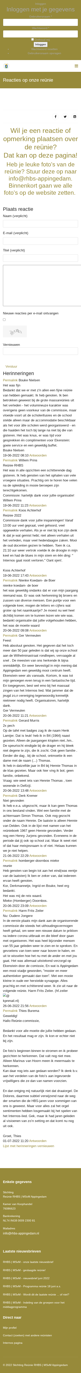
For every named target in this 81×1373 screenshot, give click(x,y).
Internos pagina (12, 1342)
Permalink (10, 380)
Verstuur (11, 366)
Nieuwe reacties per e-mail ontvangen (30, 313)
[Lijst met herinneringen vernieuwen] (36, 373)
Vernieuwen (11, 345)
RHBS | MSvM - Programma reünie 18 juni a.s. (32, 1286)
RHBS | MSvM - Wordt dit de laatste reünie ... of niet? (36, 1294)
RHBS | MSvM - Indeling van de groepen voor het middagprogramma (33, 1304)
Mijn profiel (10, 1327)
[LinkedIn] (74, 116)
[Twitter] (65, 116)
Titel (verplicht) (14, 250)
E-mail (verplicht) (15, 233)
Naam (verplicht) (15, 216)
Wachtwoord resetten (44, 49)
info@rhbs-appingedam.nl (21, 1233)
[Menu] (76, 66)
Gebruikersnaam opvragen (44, 53)
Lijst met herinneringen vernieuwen (28, 1146)
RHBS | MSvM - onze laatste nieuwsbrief (28, 1261)
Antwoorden (38, 455)
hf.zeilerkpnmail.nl (35, 996)
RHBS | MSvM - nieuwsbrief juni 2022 (26, 1278)
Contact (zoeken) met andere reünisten (27, 1335)
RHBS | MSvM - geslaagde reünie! (24, 1270)
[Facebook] (55, 116)
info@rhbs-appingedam (40, 178)
